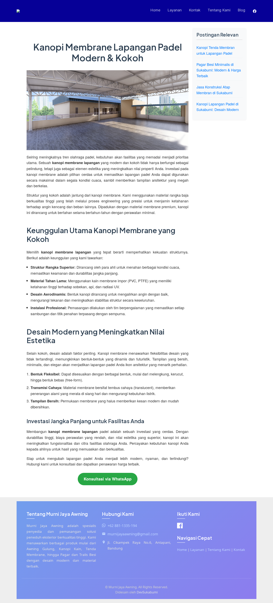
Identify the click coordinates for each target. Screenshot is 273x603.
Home (155, 10)
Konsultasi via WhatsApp (108, 479)
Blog (241, 10)
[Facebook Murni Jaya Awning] (180, 526)
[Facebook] (254, 11)
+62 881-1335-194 (122, 525)
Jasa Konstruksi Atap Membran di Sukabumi (214, 89)
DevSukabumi (147, 592)
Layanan (174, 10)
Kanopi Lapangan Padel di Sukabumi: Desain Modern (217, 106)
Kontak (194, 10)
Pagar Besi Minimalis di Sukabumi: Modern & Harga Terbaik (218, 70)
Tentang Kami (219, 10)
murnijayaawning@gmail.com (133, 534)
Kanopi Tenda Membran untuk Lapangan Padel (215, 50)
